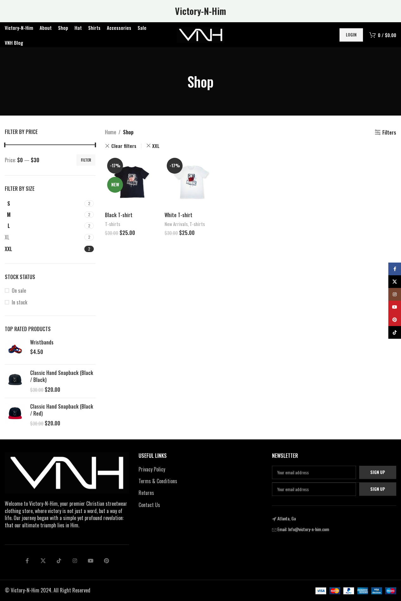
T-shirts (112, 223)
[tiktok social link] (59, 560)
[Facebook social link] (27, 560)
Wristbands (42, 342)
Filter (86, 160)
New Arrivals (176, 223)
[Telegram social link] (90, 560)
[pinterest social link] (106, 560)
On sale (19, 290)
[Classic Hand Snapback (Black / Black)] (15, 381)
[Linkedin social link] (74, 560)
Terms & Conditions (158, 480)
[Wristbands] (15, 349)
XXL (155, 145)
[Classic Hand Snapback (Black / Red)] (15, 415)
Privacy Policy (152, 469)
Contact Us (149, 504)
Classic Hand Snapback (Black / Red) (61, 410)
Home (110, 132)
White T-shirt (178, 215)
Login (351, 34)
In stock (19, 302)
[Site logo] (200, 34)
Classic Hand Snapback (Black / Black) (61, 376)
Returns (146, 492)
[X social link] (43, 560)
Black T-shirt (119, 215)
